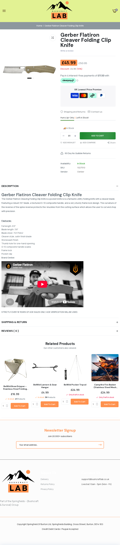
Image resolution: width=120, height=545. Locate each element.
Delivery (44, 479)
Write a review (66, 50)
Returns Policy (47, 484)
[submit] (100, 445)
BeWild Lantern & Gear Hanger (45, 386)
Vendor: (64, 171)
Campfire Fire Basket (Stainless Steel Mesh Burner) (105, 386)
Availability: (65, 163)
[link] (7, 405)
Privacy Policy (47, 489)
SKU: (62, 167)
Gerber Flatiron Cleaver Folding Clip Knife (85, 40)
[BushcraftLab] (59, 11)
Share (113, 142)
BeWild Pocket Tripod (75, 384)
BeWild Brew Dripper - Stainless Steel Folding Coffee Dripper (15, 387)
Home (39, 25)
